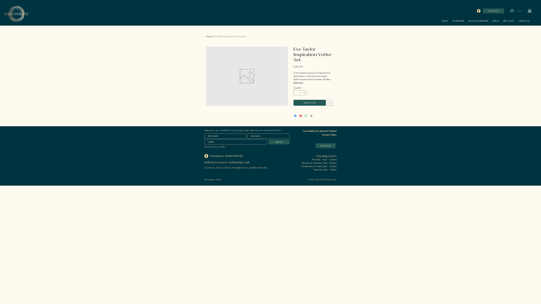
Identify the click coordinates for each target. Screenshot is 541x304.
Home (209, 36)
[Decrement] (295, 92)
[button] (530, 10)
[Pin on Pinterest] (300, 116)
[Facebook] (479, 11)
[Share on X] (311, 116)
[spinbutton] (300, 92)
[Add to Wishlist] (330, 103)
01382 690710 (234, 156)
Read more (298, 82)
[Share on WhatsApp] (306, 116)
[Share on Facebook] (295, 116)
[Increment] (304, 92)
